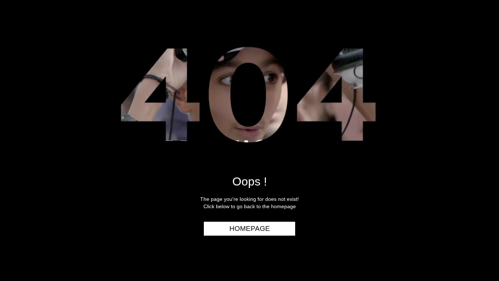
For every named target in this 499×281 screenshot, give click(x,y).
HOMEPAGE (249, 228)
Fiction (477, 78)
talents (475, 92)
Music (479, 64)
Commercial (469, 50)
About (478, 120)
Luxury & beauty (462, 36)
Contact (474, 135)
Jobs (481, 106)
